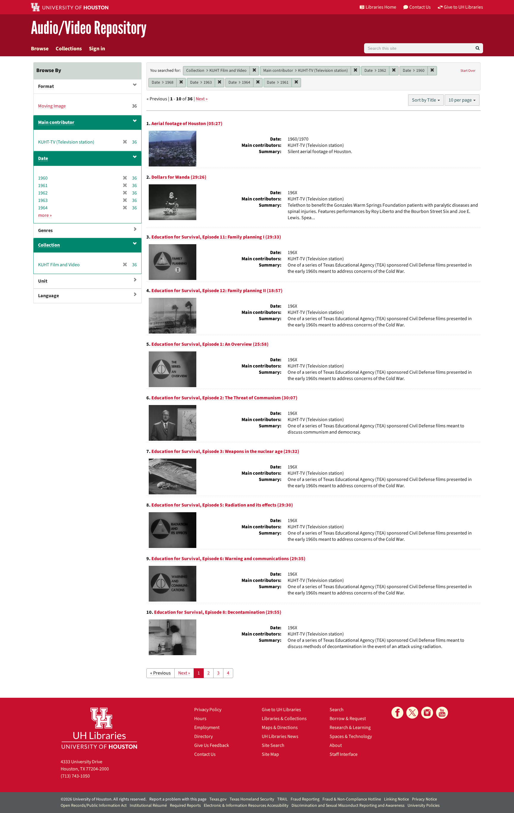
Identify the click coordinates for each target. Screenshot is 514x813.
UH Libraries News (280, 736)
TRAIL (282, 799)
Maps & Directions (280, 727)
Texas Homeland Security (252, 799)
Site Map (270, 754)
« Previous (160, 673)
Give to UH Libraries (281, 709)
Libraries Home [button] (381, 7)
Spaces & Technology (351, 736)
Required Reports (185, 806)
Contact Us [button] (420, 7)
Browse (39, 48)
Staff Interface (344, 754)
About (336, 745)
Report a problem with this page (177, 799)
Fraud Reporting (305, 799)
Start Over (467, 70)
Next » (202, 99)
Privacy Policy (207, 709)
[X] (412, 713)
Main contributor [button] (56, 122)
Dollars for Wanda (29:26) (178, 177)
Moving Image (52, 106)
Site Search (273, 745)
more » (45, 215)
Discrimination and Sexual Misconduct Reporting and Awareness (348, 806)
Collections (69, 48)
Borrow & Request (348, 718)
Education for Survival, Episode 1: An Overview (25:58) (210, 344)
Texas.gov (218, 799)
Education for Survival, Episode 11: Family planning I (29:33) (216, 237)
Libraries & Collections (284, 718)
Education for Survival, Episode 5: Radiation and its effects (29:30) (222, 505)
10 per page (461, 100)
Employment (207, 727)
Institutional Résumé (148, 806)
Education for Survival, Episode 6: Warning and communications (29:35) (228, 558)
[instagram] (427, 713)
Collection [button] (49, 245)
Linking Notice (396, 799)
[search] (477, 48)
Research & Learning (350, 727)
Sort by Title (424, 100)
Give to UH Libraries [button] (463, 7)
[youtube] (442, 713)
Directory (203, 736)
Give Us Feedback (211, 745)
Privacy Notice (424, 799)
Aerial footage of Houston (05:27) (186, 123)
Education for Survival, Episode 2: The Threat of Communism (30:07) (224, 398)
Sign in (97, 48)
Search (337, 709)
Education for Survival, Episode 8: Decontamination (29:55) (217, 612)
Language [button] (48, 295)
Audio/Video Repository (89, 28)
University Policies (424, 806)
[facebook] (397, 713)
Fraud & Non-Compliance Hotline (351, 799)
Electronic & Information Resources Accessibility (246, 806)
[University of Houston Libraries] (99, 728)
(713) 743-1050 (75, 776)
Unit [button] (42, 281)
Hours (200, 718)
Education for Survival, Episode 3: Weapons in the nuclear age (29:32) (225, 451)
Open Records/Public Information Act (94, 806)
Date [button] (43, 158)
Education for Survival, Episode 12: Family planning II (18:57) (217, 290)
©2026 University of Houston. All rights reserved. (103, 799)
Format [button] (46, 86)
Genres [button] (45, 230)
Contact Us (205, 754)
